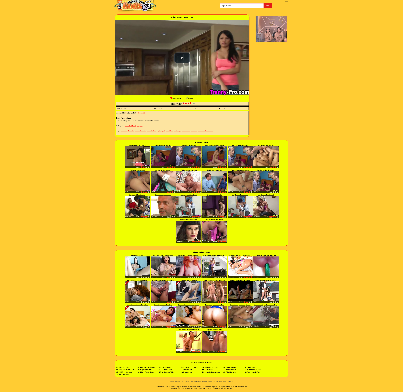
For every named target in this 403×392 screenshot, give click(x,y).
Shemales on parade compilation (240, 305)
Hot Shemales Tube (254, 369)
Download (191, 99)
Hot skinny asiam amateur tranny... (163, 280)
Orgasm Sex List (146, 369)
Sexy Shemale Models (127, 369)
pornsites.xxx (231, 369)
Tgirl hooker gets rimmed (163, 195)
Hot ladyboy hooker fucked (214, 219)
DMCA (215, 381)
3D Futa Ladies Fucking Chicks (240, 280)
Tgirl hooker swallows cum (265, 145)
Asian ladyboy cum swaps (137, 145)
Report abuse (222, 381)
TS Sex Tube (166, 367)
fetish (134, 125)
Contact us (230, 381)
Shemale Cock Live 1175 (137, 255)
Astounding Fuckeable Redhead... (189, 255)
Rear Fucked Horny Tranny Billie (188, 329)
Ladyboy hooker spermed (240, 195)
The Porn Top (124, 367)
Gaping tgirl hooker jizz (188, 145)
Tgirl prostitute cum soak (189, 170)
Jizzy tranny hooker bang (240, 145)
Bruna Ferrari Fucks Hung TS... (137, 305)
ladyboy (140, 125)
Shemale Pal (187, 369)
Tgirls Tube (251, 367)
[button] (182, 57)
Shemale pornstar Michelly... (163, 305)
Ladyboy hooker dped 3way (266, 170)
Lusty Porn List (231, 367)
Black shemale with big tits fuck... (214, 280)
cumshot (128, 125)
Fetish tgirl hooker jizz (214, 170)
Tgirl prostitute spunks (214, 195)
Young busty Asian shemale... (214, 305)
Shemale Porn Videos (190, 367)
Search (267, 6)
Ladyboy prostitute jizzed (189, 195)
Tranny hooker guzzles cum (240, 170)
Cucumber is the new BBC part (266, 255)
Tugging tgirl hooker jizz (137, 195)
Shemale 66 (209, 369)
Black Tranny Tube (147, 372)
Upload (193, 381)
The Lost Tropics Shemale (189, 280)
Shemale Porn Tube (211, 367)
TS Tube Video (167, 369)
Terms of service (201, 381)
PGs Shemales (231, 372)
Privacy (209, 381)
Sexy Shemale (124, 374)
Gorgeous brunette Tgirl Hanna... (240, 255)
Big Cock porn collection (214, 329)
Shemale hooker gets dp (163, 145)
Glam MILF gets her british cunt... (214, 255)
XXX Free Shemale (125, 372)
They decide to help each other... (137, 280)
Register (177, 381)
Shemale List (187, 372)
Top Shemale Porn (253, 372)
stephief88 (141, 113)
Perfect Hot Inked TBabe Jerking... (163, 255)
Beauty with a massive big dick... (188, 305)
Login (182, 381)
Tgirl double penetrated (137, 170)
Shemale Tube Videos (212, 372)
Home (172, 381)
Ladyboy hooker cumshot (163, 170)
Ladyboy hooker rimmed (266, 195)
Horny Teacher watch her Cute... (265, 280)
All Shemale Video (168, 372)
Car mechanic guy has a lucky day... (265, 305)
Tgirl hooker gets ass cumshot (214, 145)
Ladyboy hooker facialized (188, 219)
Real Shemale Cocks (147, 367)
